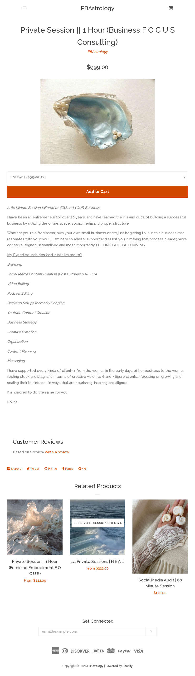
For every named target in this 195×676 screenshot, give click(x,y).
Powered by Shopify (119, 666)
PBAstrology (97, 8)
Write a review (57, 452)
